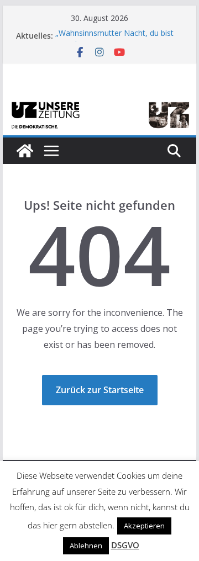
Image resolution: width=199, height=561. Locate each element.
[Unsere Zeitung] (99, 103)
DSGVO (125, 545)
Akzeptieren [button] (144, 526)
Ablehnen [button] (86, 546)
